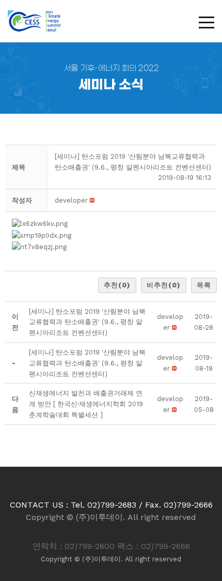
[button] (71, 200)
